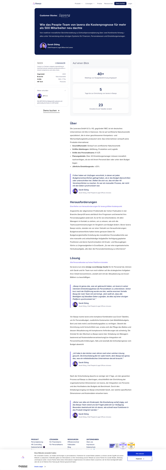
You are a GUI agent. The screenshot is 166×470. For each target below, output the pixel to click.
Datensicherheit (36, 447)
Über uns (89, 442)
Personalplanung (37, 442)
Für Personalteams (56, 444)
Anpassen (139, 458)
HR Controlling (36, 444)
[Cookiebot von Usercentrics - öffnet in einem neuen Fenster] (23, 466)
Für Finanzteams (55, 442)
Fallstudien (71, 444)
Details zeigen (38, 466)
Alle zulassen (140, 453)
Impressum (90, 444)
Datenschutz (90, 447)
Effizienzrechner (73, 442)
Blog (69, 447)
